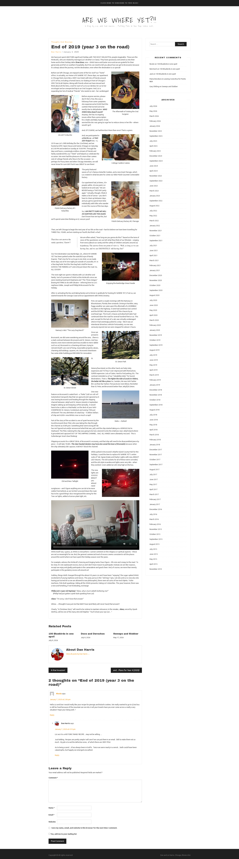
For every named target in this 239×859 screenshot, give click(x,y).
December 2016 (155, 509)
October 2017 (154, 460)
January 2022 (154, 226)
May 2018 (153, 425)
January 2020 (154, 330)
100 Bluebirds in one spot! (167, 64)
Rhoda (58, 694)
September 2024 (155, 161)
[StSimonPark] (120, 345)
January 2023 (154, 196)
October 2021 (154, 236)
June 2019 (153, 360)
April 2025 (153, 146)
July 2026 (153, 106)
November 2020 (155, 280)
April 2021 (153, 255)
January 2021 (154, 270)
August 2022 (154, 206)
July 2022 (153, 211)
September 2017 (155, 465)
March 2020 (154, 320)
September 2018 (155, 405)
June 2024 (153, 166)
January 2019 (154, 385)
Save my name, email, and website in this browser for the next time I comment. (84, 828)
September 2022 (155, 201)
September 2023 (155, 181)
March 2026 (154, 116)
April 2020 (153, 315)
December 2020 (155, 275)
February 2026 (155, 121)
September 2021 (155, 241)
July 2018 (153, 415)
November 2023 (155, 176)
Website (52, 822)
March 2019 (154, 375)
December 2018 (155, 390)
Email (51, 815)
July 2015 (153, 549)
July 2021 (153, 246)
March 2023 (154, 191)
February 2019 (155, 380)
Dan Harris (56, 52)
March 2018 (154, 435)
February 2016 (155, 524)
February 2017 (155, 499)
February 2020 (155, 325)
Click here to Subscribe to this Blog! (119, 3)
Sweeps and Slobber (125, 634)
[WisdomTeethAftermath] (125, 90)
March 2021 (154, 260)
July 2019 (153, 355)
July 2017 (153, 474)
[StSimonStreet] (70, 371)
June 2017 (153, 479)
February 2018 (155, 440)
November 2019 (155, 335)
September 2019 (155, 345)
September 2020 (155, 290)
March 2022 (154, 221)
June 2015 (153, 554)
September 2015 (155, 539)
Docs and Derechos (93, 634)
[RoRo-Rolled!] (120, 404)
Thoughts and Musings (62, 42)
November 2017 (155, 455)
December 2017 (155, 450)
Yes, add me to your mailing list (63, 834)
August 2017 (154, 470)
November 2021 (155, 231)
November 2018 (155, 395)
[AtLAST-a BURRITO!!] (65, 113)
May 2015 (153, 559)
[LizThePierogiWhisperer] (125, 200)
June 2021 (153, 250)
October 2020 (154, 285)
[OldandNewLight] (70, 465)
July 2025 (153, 141)
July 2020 (153, 300)
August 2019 (154, 350)
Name (52, 808)
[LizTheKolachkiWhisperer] (65, 187)
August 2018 (154, 410)
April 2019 (153, 370)
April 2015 (153, 564)
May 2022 (153, 216)
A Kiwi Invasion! (58, 670)
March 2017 (154, 494)
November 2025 (155, 131)
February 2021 (155, 265)
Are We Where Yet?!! (119, 20)
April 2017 (153, 489)
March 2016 (154, 519)
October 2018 (154, 400)
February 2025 (155, 151)
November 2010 (155, 569)
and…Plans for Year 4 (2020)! (126, 670)
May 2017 (153, 484)
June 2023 (153, 186)
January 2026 (154, 126)
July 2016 (153, 514)
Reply (52, 715)
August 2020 (154, 295)
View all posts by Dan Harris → (78, 654)
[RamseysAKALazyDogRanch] (70, 314)
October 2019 (154, 340)
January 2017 (154, 504)
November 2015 (155, 529)
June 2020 (153, 305)
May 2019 (153, 365)
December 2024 (155, 156)
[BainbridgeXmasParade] (120, 267)
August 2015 (154, 544)
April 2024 (153, 171)
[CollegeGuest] (120, 147)
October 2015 (154, 534)
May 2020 (153, 310)
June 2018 (153, 420)
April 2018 (153, 430)
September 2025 (155, 136)
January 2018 (154, 445)
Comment (53, 778)
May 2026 (153, 111)
